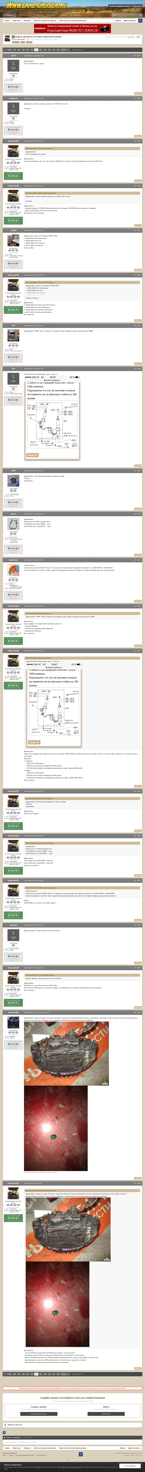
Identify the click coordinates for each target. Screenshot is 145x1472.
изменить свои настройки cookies (72, 1467)
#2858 (139, 968)
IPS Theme (6, 1453)
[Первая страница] (4, 49)
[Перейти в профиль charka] (13, 524)
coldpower (13, 98)
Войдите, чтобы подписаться (116, 37)
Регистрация (137, 6)
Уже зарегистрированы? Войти (120, 6)
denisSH (13, 925)
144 (41, 49)
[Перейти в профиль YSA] (13, 335)
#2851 (139, 560)
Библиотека (76, 15)
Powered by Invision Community (133, 1455)
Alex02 (13, 230)
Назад (9, 49)
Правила (118, 20)
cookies (38, 1467)
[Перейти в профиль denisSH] (13, 935)
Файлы (63, 15)
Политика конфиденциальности (25, 1455)
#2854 (139, 791)
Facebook (140, 21)
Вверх (137, 93)
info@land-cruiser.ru (136, 1453)
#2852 (139, 606)
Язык (4, 1455)
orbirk (13, 56)
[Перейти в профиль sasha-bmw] (13, 570)
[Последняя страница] (68, 49)
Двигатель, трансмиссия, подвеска (47, 39)
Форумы (10, 15)
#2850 (139, 514)
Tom (13, 369)
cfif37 (13, 471)
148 (58, 49)
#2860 (139, 1183)
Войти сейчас (106, 1414)
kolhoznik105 (20, 39)
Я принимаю (131, 1466)
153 (138, 36)
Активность (24, 15)
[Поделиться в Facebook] (4, 1432)
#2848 (139, 369)
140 (23, 49)
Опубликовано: (33, 55)
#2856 (139, 880)
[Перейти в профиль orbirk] (13, 66)
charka (13, 514)
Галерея (52, 15)
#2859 (139, 1012)
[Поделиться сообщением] (134, 55)
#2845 (139, 230)
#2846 (139, 275)
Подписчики (131, 37)
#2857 (139, 925)
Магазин (39, 15)
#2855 (139, 836)
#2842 (139, 98)
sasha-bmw (13, 560)
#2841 (139, 55)
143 (36, 49)
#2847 (139, 325)
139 (19, 49)
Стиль (11, 1455)
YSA (13, 326)
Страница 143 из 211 (78, 49)
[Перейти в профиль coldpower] (13, 108)
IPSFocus (14, 1453)
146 (49, 49)
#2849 (139, 471)
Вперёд (63, 49)
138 (14, 49)
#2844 (139, 186)
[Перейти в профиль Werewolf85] (13, 1022)
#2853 (139, 651)
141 (28, 49)
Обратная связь (41, 1455)
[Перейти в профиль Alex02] (13, 240)
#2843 (139, 141)
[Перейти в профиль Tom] (13, 379)
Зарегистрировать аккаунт (39, 1414)
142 (32, 49)
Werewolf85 (13, 1012)
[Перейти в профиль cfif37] (13, 481)
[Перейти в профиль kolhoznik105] (7, 38)
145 (45, 49)
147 (54, 49)
